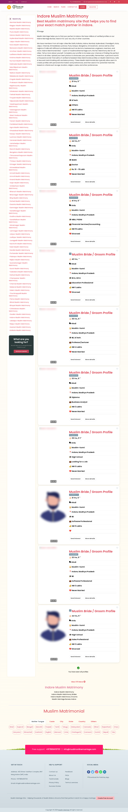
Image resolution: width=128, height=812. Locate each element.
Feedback (68, 772)
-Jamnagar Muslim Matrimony (21, 231)
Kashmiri (38, 732)
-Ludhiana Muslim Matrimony (20, 54)
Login (82, 7)
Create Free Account (105, 798)
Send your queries (21, 351)
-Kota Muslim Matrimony (18, 45)
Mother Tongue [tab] (38, 721)
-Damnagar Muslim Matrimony (21, 207)
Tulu (113, 732)
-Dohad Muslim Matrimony (19, 201)
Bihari (96, 727)
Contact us (72, 7)
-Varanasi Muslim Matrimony (20, 140)
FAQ (17, 2)
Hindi (12, 727)
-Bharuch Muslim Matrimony (20, 191)
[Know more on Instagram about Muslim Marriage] (119, 2)
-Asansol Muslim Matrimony (20, 327)
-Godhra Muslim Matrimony (20, 216)
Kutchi (97, 732)
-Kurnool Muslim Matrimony (20, 61)
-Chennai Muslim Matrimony (20, 284)
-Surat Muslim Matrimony (19, 268)
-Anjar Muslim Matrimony (19, 183)
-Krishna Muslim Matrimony (19, 57)
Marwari (57, 732)
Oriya (116, 727)
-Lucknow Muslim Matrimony (20, 137)
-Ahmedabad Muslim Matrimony (17, 168)
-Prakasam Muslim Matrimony (21, 82)
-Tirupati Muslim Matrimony (20, 98)
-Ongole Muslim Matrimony (19, 79)
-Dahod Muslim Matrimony (19, 275)
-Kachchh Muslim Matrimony (20, 244)
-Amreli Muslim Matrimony (19, 173)
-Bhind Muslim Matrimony (19, 302)
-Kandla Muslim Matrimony (19, 250)
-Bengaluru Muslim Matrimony (20, 152)
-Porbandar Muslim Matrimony (21, 253)
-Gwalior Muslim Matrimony (20, 314)
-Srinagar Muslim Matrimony (20, 164)
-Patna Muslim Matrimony (19, 299)
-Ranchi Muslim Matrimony (19, 149)
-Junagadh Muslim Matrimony (20, 240)
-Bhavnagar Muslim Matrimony (21, 195)
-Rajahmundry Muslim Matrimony (17, 87)
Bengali (30, 727)
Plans (63, 7)
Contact (24, 2)
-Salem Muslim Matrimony (19, 290)
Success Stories (55, 786)
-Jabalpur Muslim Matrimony (20, 321)
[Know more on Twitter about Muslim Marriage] (114, 2)
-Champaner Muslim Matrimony (17, 279)
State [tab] (71, 721)
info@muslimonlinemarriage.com (96, 2)
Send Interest (75, 122)
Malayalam (75, 727)
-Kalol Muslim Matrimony (18, 247)
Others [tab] (93, 721)
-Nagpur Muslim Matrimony (19, 25)
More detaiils (90, 122)
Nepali (105, 732)
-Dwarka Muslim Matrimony (20, 204)
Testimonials (53, 779)
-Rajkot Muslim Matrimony (19, 260)
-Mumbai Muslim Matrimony (20, 22)
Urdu (66, 732)
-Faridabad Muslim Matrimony (21, 124)
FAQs (67, 775)
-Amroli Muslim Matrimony (19, 176)
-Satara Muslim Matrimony (19, 35)
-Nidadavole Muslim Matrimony (21, 76)
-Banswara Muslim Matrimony (20, 48)
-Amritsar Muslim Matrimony (20, 51)
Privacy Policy (54, 782)
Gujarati (20, 727)
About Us (52, 775)
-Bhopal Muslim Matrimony (19, 305)
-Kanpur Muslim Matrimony (19, 134)
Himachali (28, 732)
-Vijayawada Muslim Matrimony (21, 101)
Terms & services (71, 782)
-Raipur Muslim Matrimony (19, 324)
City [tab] (61, 721)
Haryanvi (17, 732)
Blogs (67, 779)
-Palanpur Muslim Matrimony (20, 256)
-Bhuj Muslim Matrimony (18, 198)
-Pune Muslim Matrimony (18, 32)
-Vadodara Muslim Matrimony (20, 272)
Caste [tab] (52, 721)
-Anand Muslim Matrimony (19, 179)
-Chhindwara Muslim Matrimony (17, 309)
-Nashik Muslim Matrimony (19, 29)
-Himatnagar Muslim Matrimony (17, 226)
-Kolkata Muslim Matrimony (20, 330)
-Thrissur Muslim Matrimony (20, 161)
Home (49, 7)
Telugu (65, 727)
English (48, 732)
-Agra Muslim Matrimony (18, 127)
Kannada (87, 727)
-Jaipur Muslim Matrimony (19, 41)
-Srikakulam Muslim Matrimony (21, 91)
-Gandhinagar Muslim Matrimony (17, 212)
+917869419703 (76, 2)
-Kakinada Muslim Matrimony (20, 64)
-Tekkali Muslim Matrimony (19, 94)
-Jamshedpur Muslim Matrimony (17, 144)
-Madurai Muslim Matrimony (20, 287)
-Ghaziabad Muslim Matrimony (21, 130)
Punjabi (49, 727)
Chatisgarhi (76, 732)
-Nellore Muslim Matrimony (19, 73)
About (10, 2)
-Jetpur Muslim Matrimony (19, 234)
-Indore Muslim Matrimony (19, 317)
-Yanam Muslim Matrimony (19, 121)
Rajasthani (106, 727)
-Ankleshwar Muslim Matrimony (17, 187)
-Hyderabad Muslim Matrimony (21, 38)
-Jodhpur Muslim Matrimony (20, 237)
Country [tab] (82, 721)
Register (92, 7)
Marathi (39, 727)
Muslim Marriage (64, 810)
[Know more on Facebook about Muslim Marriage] (110, 2)
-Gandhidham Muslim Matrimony (17, 220)
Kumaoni (88, 732)
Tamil (57, 727)
